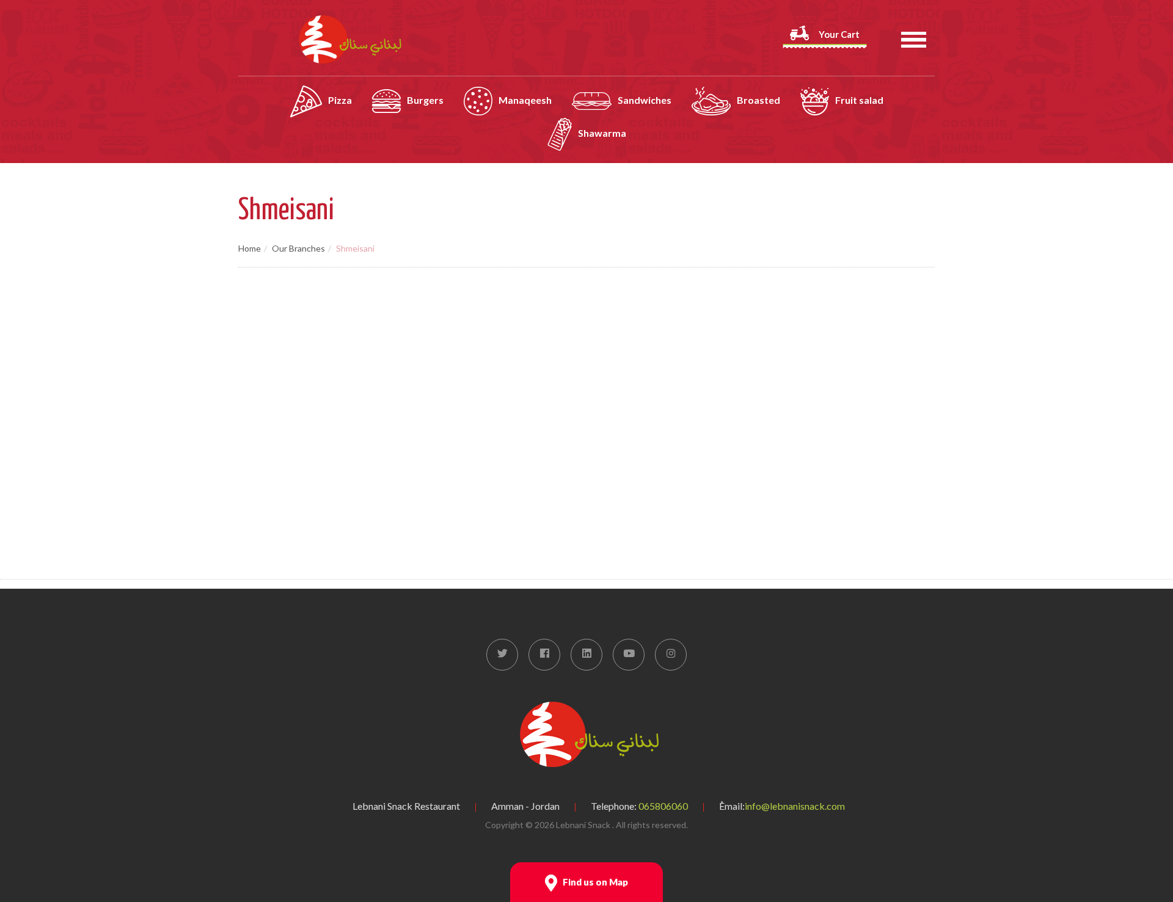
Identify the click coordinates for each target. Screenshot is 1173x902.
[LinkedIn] (586, 655)
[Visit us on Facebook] (544, 655)
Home (249, 248)
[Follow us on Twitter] (502, 655)
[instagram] (671, 655)
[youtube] (629, 655)
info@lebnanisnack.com (795, 806)
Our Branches (298, 248)
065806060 (663, 806)
